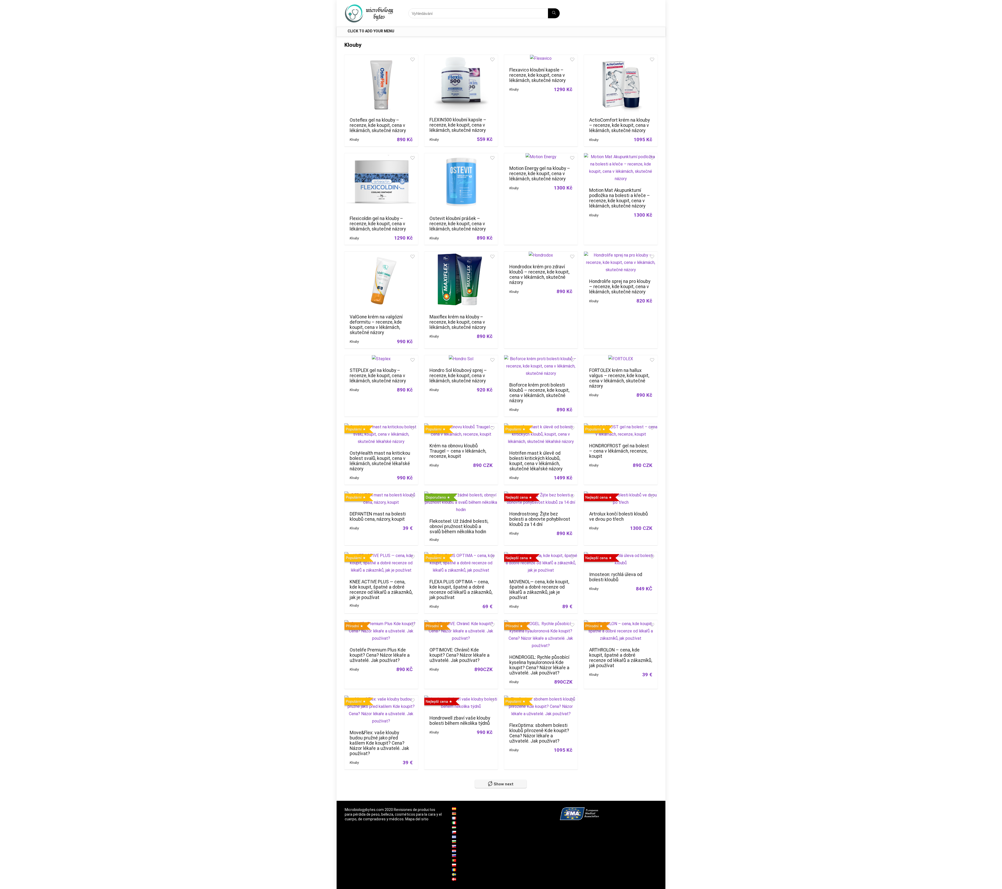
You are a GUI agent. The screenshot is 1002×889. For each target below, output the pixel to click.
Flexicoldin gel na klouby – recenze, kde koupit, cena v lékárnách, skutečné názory (378, 224)
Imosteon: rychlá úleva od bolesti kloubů (615, 577)
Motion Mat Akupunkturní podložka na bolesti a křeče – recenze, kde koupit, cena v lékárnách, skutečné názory (619, 198)
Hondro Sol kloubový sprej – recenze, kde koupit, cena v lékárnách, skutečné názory (458, 375)
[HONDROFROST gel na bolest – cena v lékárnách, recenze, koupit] (621, 426)
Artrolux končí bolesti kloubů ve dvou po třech (618, 516)
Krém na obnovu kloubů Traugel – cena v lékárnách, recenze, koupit (458, 451)
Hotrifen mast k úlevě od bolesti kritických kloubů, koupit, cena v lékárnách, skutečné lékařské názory (535, 461)
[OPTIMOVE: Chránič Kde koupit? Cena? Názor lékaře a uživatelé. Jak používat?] (461, 623)
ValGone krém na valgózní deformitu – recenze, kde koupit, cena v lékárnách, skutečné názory (376, 324)
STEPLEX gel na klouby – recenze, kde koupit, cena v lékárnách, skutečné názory (378, 375)
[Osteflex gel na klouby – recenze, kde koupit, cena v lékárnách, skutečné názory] (381, 58)
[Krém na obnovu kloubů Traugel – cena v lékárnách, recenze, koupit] (461, 426)
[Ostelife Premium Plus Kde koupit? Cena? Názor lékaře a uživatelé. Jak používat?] (381, 623)
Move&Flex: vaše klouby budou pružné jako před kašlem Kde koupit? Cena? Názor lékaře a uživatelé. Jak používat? (379, 743)
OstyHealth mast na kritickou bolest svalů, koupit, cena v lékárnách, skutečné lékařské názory (380, 461)
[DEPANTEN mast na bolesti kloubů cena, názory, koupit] (381, 495)
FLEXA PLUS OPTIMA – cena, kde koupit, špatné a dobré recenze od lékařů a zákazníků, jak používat (461, 589)
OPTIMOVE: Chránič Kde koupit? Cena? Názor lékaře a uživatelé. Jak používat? (460, 655)
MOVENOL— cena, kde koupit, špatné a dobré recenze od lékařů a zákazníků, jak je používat (539, 589)
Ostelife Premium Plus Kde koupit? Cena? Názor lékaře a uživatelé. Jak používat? (380, 655)
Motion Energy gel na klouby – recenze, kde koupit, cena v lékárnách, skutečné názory (539, 173)
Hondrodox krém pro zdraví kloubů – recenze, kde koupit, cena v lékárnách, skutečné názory (539, 274)
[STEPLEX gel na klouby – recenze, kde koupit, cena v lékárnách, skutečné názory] (381, 358)
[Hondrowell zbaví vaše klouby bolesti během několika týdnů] (461, 699)
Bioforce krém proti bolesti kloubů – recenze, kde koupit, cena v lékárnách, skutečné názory (539, 392)
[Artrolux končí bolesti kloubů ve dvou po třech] (621, 495)
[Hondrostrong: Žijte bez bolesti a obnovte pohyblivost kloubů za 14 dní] (541, 495)
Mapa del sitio (416, 819)
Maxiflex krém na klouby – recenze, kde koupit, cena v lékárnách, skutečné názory (458, 322)
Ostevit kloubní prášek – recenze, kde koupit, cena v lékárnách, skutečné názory (458, 224)
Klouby (354, 139)
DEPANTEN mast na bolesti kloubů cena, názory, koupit (378, 516)
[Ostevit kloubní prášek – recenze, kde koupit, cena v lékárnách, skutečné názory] (461, 156)
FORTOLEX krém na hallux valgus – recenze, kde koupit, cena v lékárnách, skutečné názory (619, 378)
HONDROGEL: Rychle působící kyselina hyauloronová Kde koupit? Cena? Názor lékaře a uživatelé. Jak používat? (539, 665)
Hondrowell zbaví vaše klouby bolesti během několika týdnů (460, 720)
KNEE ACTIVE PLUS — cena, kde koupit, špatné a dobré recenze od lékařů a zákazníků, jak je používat (381, 589)
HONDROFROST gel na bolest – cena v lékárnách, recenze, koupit (619, 451)
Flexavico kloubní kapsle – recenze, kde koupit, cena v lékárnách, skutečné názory (537, 75)
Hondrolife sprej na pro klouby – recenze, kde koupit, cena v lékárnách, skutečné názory (619, 286)
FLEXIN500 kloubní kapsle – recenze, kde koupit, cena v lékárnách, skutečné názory (458, 125)
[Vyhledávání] (554, 13)
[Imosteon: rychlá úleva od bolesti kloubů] (621, 555)
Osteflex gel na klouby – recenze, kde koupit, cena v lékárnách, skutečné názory (378, 125)
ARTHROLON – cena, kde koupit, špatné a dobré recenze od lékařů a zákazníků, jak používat (620, 657)
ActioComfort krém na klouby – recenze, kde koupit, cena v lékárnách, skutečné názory (619, 125)
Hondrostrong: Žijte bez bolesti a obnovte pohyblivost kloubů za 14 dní (539, 519)
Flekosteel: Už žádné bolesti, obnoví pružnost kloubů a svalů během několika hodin (459, 526)
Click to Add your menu (371, 31)
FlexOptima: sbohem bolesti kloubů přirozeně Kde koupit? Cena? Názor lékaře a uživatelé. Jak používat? (539, 733)
